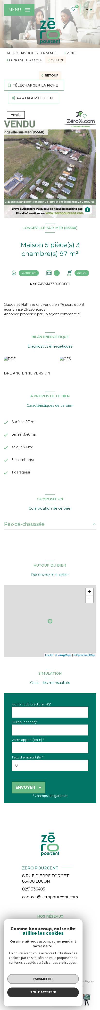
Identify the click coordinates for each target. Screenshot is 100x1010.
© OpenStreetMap (84, 655)
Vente (71, 53)
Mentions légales (83, 981)
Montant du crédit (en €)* (31, 704)
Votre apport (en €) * (28, 740)
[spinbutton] (50, 765)
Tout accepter (43, 992)
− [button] (89, 599)
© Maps (63, 655)
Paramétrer (43, 979)
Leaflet (49, 655)
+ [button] (89, 592)
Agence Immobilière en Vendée (32, 53)
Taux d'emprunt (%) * (27, 757)
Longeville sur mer (25, 59)
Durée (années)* (24, 722)
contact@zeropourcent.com (50, 897)
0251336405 (33, 889)
